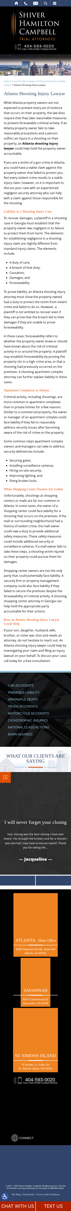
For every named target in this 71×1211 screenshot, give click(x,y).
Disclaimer (28, 1194)
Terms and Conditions (48, 1194)
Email (35, 3)
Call (25, 3)
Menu (54, 3)
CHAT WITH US (17, 1206)
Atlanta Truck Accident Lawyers (20, 81)
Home (16, 3)
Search (45, 3)
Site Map (16, 1194)
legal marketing (28, 1188)
